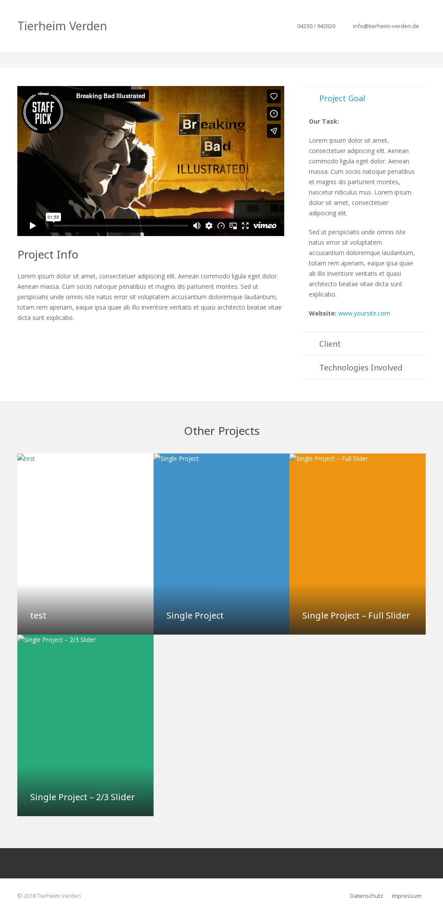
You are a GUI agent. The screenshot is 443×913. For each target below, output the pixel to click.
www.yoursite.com (364, 313)
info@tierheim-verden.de (386, 26)
